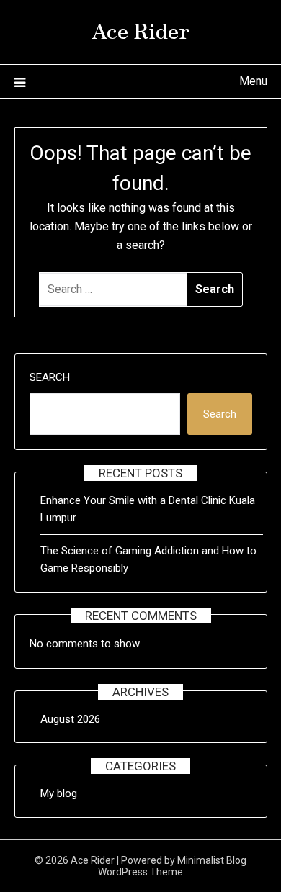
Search (50, 377)
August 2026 (70, 719)
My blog (58, 793)
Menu (253, 81)
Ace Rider (140, 29)
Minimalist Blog (211, 860)
